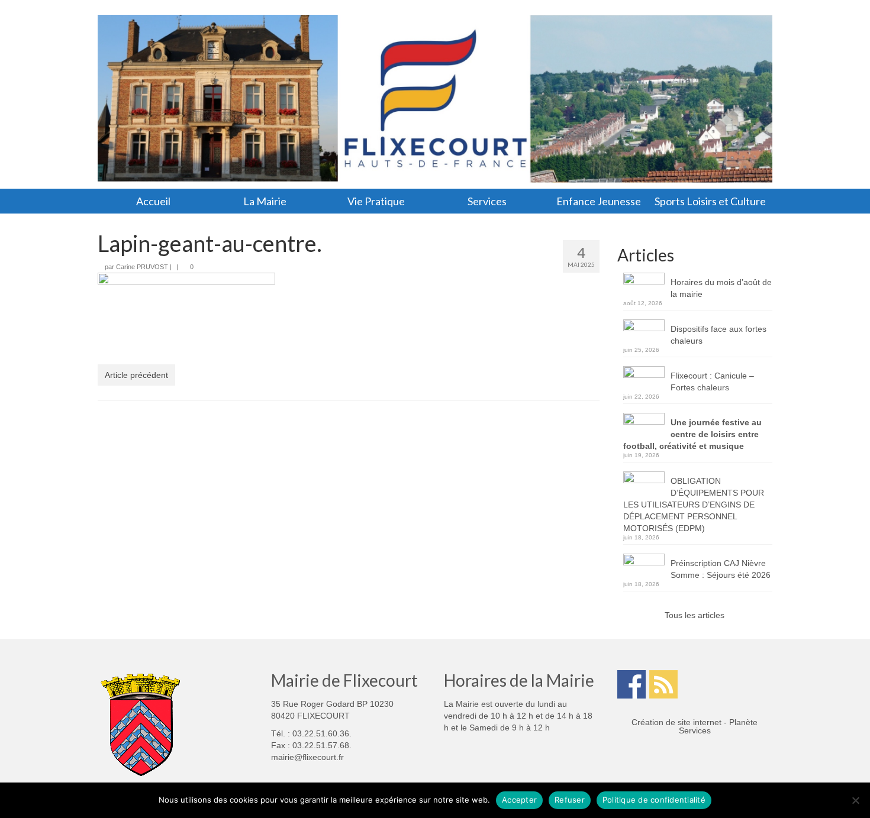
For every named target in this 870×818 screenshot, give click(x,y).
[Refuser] (855, 800)
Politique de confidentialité (653, 799)
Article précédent (136, 375)
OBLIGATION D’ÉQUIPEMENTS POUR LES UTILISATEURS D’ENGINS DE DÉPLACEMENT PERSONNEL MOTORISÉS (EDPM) (693, 504)
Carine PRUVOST (142, 266)
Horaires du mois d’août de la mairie (721, 288)
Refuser (570, 799)
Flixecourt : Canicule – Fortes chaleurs (712, 381)
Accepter (519, 799)
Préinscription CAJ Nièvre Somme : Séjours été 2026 (721, 569)
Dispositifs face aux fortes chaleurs (718, 334)
